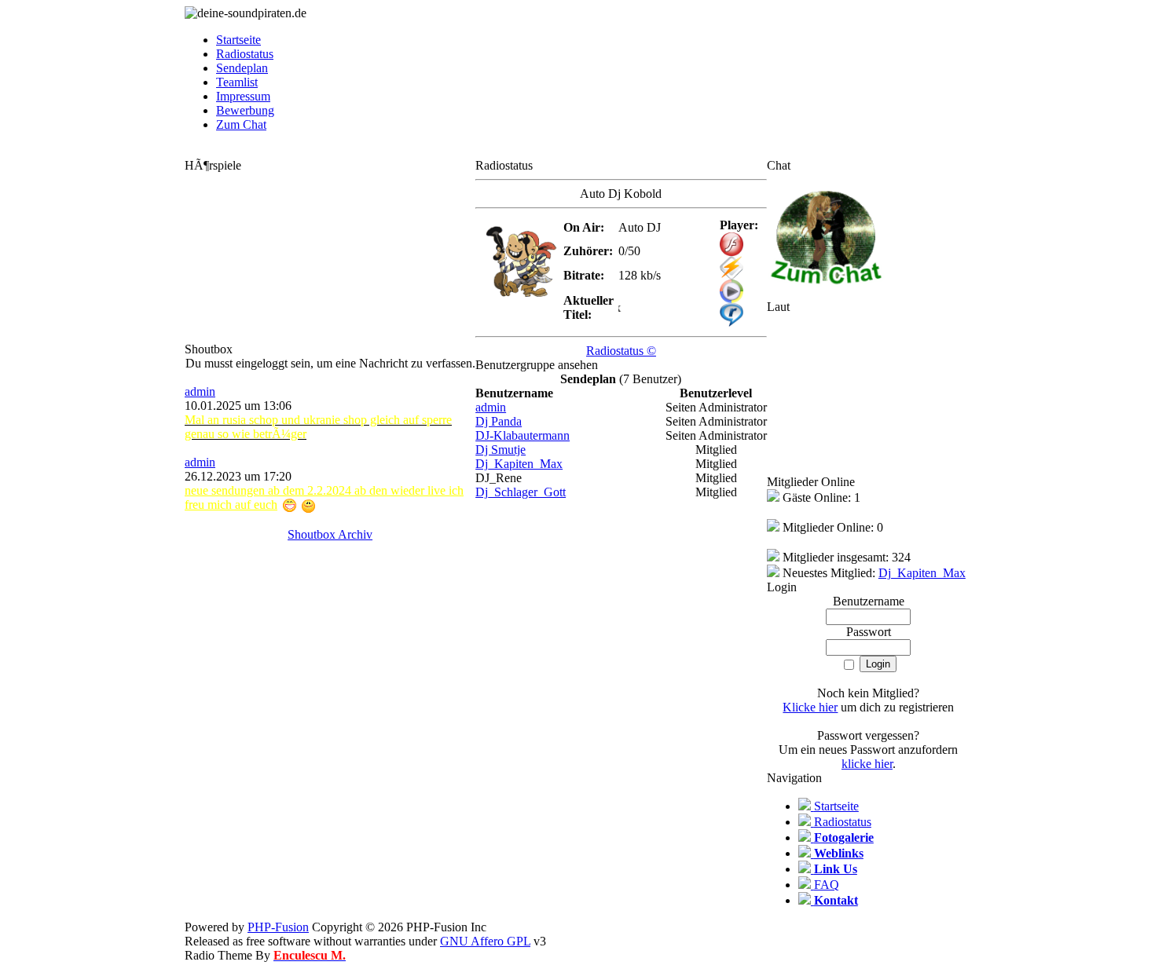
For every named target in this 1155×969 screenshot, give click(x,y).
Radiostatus (244, 53)
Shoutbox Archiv (330, 534)
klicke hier (867, 763)
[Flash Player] (731, 244)
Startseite (238, 39)
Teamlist (237, 82)
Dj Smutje (500, 449)
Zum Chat (241, 124)
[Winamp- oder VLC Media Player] (731, 275)
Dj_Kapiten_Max (519, 463)
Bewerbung (245, 110)
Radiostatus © (621, 350)
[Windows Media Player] (731, 298)
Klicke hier (810, 707)
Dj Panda (498, 421)
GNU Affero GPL (485, 941)
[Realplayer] (731, 322)
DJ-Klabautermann (522, 435)
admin (200, 391)
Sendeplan (242, 68)
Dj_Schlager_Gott (520, 492)
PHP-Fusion (278, 927)
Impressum (243, 96)
